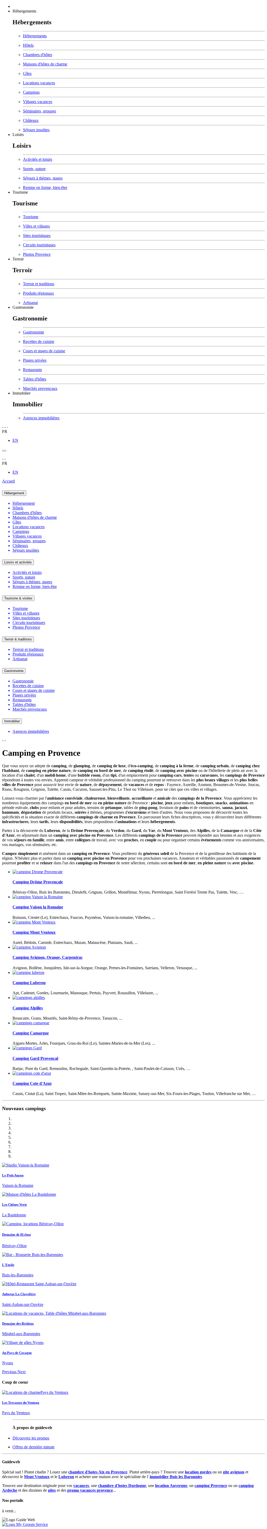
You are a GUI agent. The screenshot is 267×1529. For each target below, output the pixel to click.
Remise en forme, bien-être (45, 187)
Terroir (18, 259)
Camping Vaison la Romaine (38, 907)
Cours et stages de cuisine (44, 351)
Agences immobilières (41, 418)
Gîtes (27, 73)
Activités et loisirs (37, 159)
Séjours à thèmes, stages (43, 178)
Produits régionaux (38, 293)
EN (15, 440)
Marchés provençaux (40, 388)
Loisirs (18, 134)
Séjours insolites (36, 130)
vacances (81, 1485)
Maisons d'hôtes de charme (45, 64)
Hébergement (14, 493)
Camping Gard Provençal (35, 1058)
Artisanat (30, 302)
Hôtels (28, 45)
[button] (9, 1372)
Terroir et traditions (38, 284)
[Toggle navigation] (4, 450)
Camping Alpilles (28, 1008)
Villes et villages (36, 226)
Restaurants (32, 369)
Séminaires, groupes (39, 111)
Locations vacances (39, 83)
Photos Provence (37, 254)
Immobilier (22, 393)
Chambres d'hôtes (37, 54)
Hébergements (24, 11)
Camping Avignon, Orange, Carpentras (47, 957)
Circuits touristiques (39, 245)
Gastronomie (23, 307)
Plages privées (34, 360)
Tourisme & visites (18, 598)
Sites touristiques (37, 235)
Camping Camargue (31, 1033)
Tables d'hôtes (34, 379)
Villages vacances (37, 101)
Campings (31, 92)
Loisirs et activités (18, 562)
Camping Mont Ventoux (34, 932)
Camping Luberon (29, 982)
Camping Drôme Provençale (38, 882)
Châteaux (31, 120)
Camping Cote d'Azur (32, 1083)
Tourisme (20, 192)
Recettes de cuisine (38, 341)
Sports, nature (34, 168)
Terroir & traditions (18, 639)
